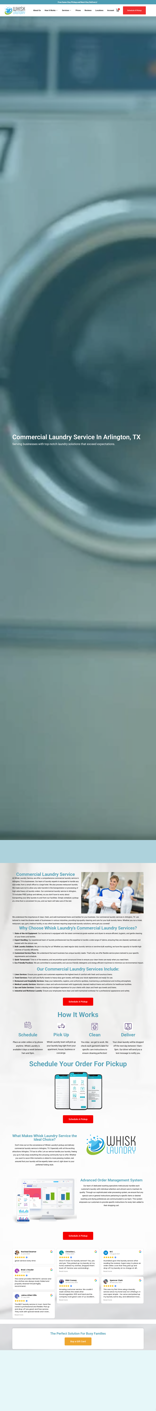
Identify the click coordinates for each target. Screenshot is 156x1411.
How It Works (50, 10)
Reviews (88, 10)
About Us (37, 10)
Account (110, 10)
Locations (99, 10)
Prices (78, 10)
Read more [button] (19, 1315)
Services (65, 10)
